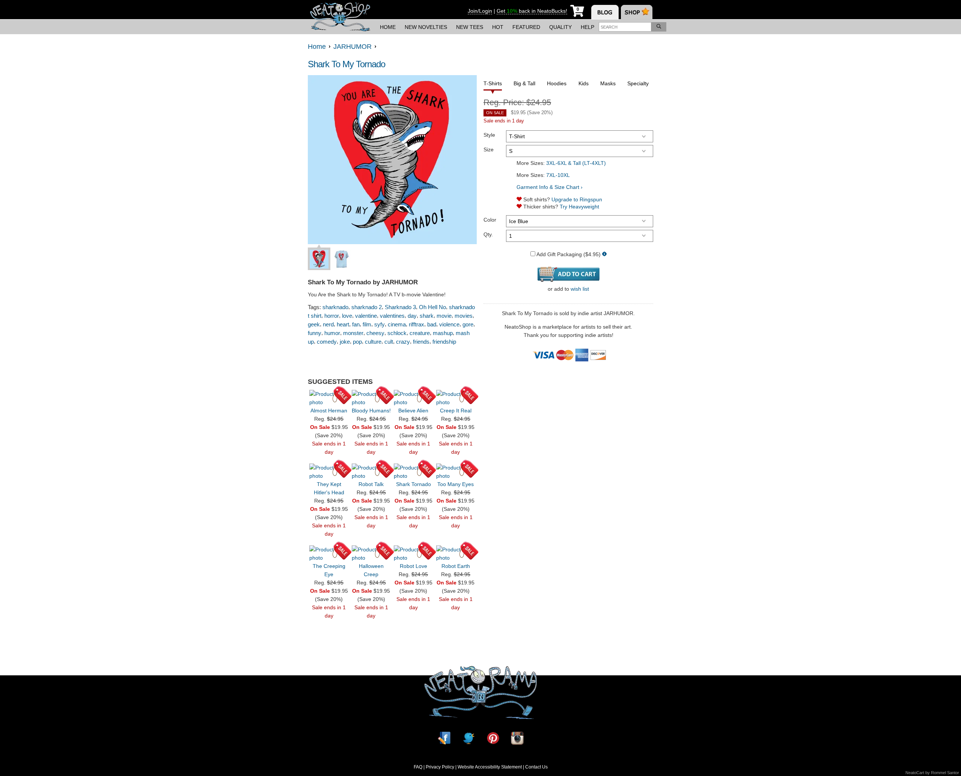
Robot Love (413, 566)
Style (489, 135)
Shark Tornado (413, 484)
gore (467, 324)
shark (427, 316)
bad (431, 324)
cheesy (375, 333)
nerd (328, 324)
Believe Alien (413, 411)
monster (353, 333)
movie (444, 316)
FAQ (418, 767)
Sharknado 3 (400, 307)
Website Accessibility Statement (490, 767)
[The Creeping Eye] (329, 553)
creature (420, 333)
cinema (397, 324)
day (412, 316)
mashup (443, 333)
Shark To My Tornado (346, 64)
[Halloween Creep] (371, 553)
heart (343, 324)
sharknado (335, 307)
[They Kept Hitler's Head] (329, 471)
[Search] (658, 27)
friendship (444, 341)
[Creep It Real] (455, 398)
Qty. (488, 234)
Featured (526, 27)
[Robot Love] (413, 553)
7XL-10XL (558, 175)
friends (421, 341)
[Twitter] (468, 738)
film (367, 324)
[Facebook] (444, 738)
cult (388, 341)
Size (489, 149)
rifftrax (416, 324)
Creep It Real (455, 411)
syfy (379, 324)
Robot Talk (371, 484)
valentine (366, 316)
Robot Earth (455, 566)
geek (314, 324)
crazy (403, 341)
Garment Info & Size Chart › (550, 187)
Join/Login (480, 11)
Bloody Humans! (371, 411)
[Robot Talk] (371, 471)
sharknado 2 (366, 307)
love (347, 316)
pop (357, 341)
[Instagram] (517, 738)
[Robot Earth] (455, 553)
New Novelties (426, 27)
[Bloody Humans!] (371, 398)
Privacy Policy (440, 767)
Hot (497, 27)
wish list (580, 289)
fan (356, 324)
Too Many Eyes (455, 484)
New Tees (469, 27)
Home (388, 27)
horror (331, 316)
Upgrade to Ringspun (576, 199)
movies (464, 316)
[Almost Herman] (329, 398)
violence (449, 324)
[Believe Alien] (413, 398)
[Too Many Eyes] (455, 471)
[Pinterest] (493, 738)
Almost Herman (328, 411)
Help (587, 27)
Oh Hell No (432, 307)
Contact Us (536, 767)
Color (490, 220)
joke (345, 341)
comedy (327, 341)
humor (332, 333)
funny (314, 333)
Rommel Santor (945, 772)
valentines (392, 316)
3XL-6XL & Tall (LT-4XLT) (576, 163)
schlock (397, 333)
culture (373, 341)
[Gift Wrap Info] (604, 254)
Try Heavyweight (579, 207)
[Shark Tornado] (413, 471)
